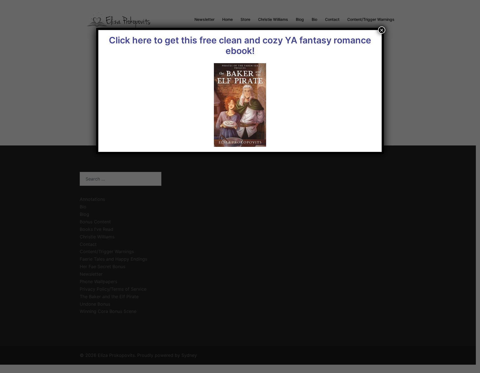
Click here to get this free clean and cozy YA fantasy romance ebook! (240, 45)
